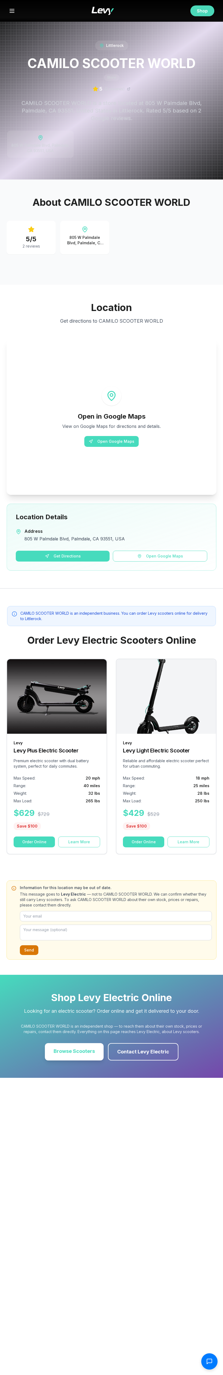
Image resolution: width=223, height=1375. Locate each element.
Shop (202, 11)
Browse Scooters (74, 1051)
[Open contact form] (209, 1361)
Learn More (79, 841)
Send (29, 950)
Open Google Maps (115, 441)
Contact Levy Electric (143, 1052)
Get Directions (67, 556)
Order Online (34, 841)
